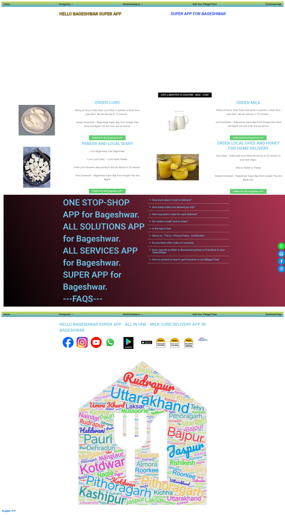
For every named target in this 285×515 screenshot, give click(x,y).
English (6, 510)
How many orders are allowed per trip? (173, 207)
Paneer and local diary (107, 143)
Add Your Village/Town (204, 4)
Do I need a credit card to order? (170, 221)
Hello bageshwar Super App (90, 13)
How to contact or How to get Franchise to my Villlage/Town (185, 259)
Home (7, 4)
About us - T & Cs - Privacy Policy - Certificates (178, 235)
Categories (65, 4)
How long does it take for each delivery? (174, 214)
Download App (273, 4)
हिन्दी (13, 510)
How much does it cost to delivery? (171, 200)
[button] (188, 200)
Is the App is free (161, 228)
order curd (107, 102)
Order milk (248, 102)
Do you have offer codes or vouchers (173, 242)
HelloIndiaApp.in (131, 4)
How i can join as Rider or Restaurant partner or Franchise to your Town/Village (188, 251)
